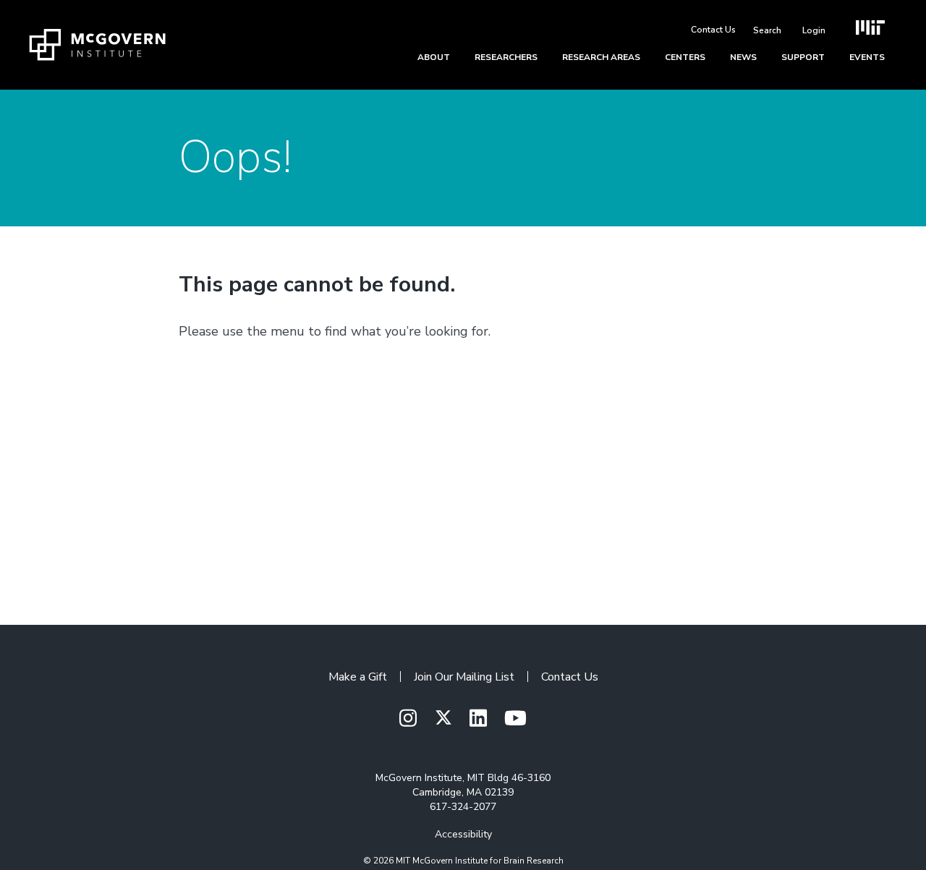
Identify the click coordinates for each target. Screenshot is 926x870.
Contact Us (713, 29)
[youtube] (515, 719)
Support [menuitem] (803, 57)
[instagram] (408, 719)
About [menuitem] (433, 57)
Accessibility (463, 834)
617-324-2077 (463, 807)
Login (813, 30)
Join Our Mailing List (464, 677)
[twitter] (443, 718)
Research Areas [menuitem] (601, 57)
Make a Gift (357, 677)
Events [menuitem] (867, 57)
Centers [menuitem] (685, 57)
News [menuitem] (743, 57)
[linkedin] (478, 719)
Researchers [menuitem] (506, 57)
